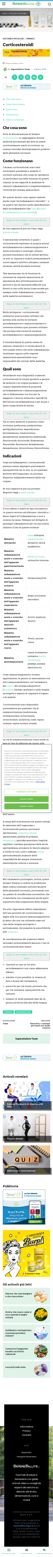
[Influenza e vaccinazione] (26, 1159)
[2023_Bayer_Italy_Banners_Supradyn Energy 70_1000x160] (26, 53)
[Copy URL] (40, 77)
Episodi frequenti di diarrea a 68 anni (25, 1105)
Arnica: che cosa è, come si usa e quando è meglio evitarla (18, 1315)
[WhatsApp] (27, 77)
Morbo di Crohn (36, 556)
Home (4, 13)
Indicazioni (12, 114)
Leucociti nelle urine (15, 1367)
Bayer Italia (26, 1452)
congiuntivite (35, 539)
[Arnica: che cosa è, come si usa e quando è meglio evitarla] (41, 1314)
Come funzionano (15, 104)
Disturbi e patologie (18, 13)
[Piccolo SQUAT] (26, 1127)
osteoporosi (9, 840)
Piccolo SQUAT (15, 1138)
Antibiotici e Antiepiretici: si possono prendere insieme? (18, 1333)
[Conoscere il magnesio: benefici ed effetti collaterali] (41, 1351)
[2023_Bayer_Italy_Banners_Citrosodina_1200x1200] (26, 1253)
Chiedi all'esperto (15, 1099)
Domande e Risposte (16, 1165)
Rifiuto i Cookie (26, 799)
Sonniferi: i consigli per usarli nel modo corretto (40, 1025)
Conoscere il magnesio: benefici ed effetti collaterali (16, 1351)
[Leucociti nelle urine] (41, 1369)
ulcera (40, 851)
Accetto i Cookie (26, 806)
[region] (26, 778)
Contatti (26, 1435)
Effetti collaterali (15, 119)
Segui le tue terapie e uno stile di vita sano (26, 222)
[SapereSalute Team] (6, 69)
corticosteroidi (11, 137)
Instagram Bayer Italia (26, 1456)
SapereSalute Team (20, 69)
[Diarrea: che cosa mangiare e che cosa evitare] (41, 1296)
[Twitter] (21, 77)
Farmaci (30, 39)
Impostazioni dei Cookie (26, 792)
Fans (34, 208)
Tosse (5, 1023)
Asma (31, 535)
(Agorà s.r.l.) (33, 1526)
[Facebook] (14, 77)
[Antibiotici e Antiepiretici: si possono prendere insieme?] (41, 1333)
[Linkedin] (34, 77)
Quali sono (11, 109)
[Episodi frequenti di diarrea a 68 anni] (26, 1095)
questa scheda (10, 232)
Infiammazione (23, 1012)
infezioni (12, 931)
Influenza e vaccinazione (21, 1170)
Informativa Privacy (26, 1428)
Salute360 (19, 1526)
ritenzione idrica (27, 832)
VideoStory (13, 1133)
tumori (10, 685)
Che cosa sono (13, 99)
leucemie (8, 689)
